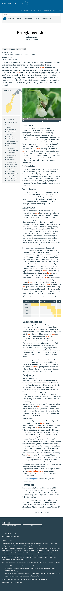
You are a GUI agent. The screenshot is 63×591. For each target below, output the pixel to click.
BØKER (39, 10)
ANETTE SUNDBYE (12, 533)
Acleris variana (11, 125)
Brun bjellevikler (11, 129)
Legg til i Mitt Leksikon (10, 49)
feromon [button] (40, 406)
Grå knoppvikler (11, 143)
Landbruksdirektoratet (21, 552)
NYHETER (33, 10)
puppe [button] (34, 158)
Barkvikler (10, 127)
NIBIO (20, 582)
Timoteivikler (11, 180)
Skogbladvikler (11, 171)
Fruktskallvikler (11, 139)
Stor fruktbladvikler (12, 178)
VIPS (31, 526)
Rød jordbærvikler (12, 169)
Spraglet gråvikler (12, 176)
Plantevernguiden (31, 479)
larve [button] (41, 67)
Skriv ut (22, 49)
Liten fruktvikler (11, 152)
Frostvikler (10, 136)
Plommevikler (11, 159)
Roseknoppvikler (11, 162)
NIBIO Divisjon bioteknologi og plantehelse (35, 548)
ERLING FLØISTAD (14, 535)
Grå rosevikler (11, 146)
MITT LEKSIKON (25, 10)
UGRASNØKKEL (47, 10)
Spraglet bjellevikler (12, 173)
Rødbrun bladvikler (12, 164)
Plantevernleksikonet (8, 559)
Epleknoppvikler (11, 132)
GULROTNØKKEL (57, 10)
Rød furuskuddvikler (12, 166)
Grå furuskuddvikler (12, 141)
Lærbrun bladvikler (12, 155)
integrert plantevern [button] (35, 471)
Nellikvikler (10, 157)
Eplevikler (10, 134)
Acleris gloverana (12, 122)
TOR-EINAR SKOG (15, 536)
